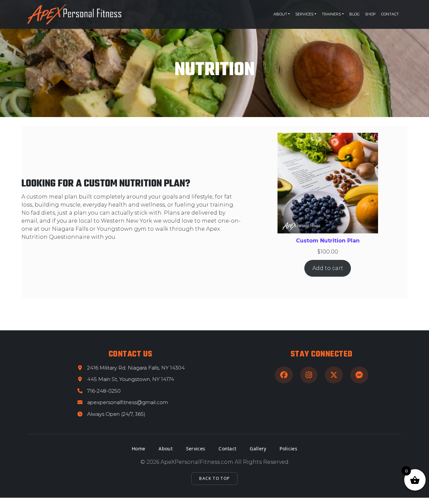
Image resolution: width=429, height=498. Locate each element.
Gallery (258, 448)
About (280, 14)
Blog (354, 14)
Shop (370, 14)
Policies (288, 448)
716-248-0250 (104, 391)
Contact (390, 14)
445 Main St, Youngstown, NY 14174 (130, 379)
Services (304, 14)
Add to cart (327, 268)
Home (138, 448)
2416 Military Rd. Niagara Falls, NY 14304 (136, 368)
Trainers (331, 14)
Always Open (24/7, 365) (116, 414)
